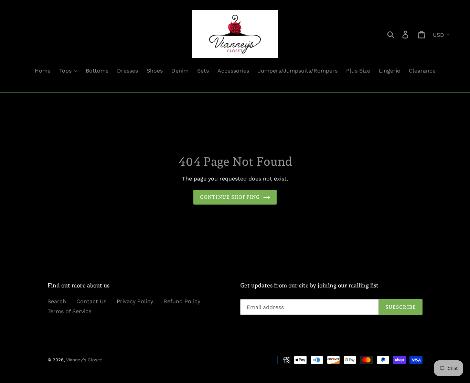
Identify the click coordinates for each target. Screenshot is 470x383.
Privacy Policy (135, 301)
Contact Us (91, 301)
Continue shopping (230, 197)
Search (56, 301)
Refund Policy (181, 301)
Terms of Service (69, 311)
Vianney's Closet (84, 359)
